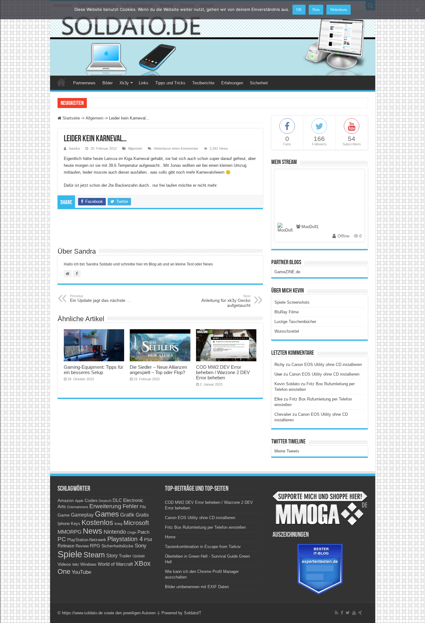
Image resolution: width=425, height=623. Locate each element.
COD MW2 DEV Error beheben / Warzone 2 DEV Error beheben (223, 372)
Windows (88, 564)
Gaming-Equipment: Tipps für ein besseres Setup (93, 369)
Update (139, 556)
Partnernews (84, 83)
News (92, 531)
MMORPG (70, 532)
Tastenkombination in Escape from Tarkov (203, 546)
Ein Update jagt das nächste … (100, 298)
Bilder (107, 83)
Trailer (125, 555)
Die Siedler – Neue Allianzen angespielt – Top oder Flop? (158, 369)
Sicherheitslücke (117, 546)
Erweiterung (105, 506)
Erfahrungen (232, 83)
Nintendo (115, 532)
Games (107, 514)
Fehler (130, 506)
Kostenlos (97, 522)
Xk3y (124, 83)
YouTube (81, 572)
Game (64, 515)
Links (143, 83)
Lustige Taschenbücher (295, 321)
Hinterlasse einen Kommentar (176, 148)
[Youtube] (354, 612)
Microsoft (136, 522)
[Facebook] (342, 612)
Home (61, 82)
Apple (79, 501)
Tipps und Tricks (170, 83)
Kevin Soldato (287, 384)
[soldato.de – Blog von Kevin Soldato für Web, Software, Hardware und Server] (212, 43)
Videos (64, 564)
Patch (143, 532)
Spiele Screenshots (292, 302)
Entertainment (77, 507)
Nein (316, 9)
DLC (117, 500)
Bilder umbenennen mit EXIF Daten (197, 586)
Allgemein (94, 118)
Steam (94, 555)
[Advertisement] (160, 231)
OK (299, 9)
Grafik (127, 515)
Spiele (70, 554)
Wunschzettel (286, 331)
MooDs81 (310, 227)
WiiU (75, 564)
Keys (75, 523)
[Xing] (360, 612)
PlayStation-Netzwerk (86, 539)
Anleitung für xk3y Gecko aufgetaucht (225, 301)
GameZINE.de (287, 271)
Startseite (70, 118)
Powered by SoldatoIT (181, 613)
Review (82, 546)
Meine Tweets (286, 451)
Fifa (143, 507)
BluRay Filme (286, 312)
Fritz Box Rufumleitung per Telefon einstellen (205, 527)
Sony (141, 546)
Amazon (66, 500)
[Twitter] (347, 612)
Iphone (64, 524)
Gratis (142, 515)
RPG (95, 545)
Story (112, 555)
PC (62, 539)
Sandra (74, 148)
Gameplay (82, 515)
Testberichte (203, 83)
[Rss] (336, 612)
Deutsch (105, 501)
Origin (131, 532)
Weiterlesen (338, 9)
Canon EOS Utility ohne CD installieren (327, 364)
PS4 (148, 539)
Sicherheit (259, 83)
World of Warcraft (115, 564)
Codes (91, 500)
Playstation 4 (125, 539)
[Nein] (417, 10)
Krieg (118, 524)
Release (66, 545)
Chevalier (282, 414)
